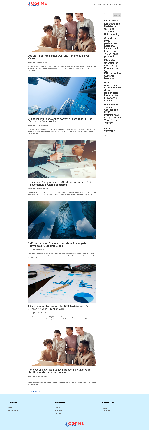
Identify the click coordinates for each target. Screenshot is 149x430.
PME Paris (101, 4)
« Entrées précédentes (34, 391)
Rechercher (116, 15)
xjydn (31, 62)
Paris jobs (93, 4)
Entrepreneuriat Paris (114, 4)
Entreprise (45, 62)
